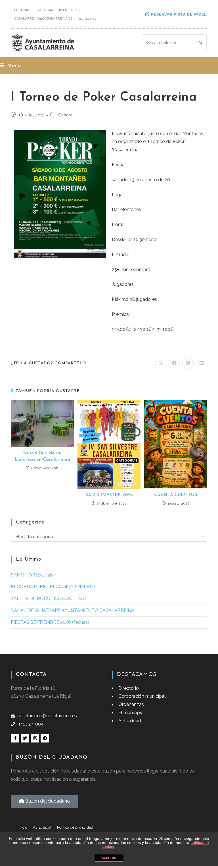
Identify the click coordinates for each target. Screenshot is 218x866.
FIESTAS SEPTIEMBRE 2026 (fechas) (50, 622)
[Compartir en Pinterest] (188, 363)
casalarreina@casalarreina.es (43, 18)
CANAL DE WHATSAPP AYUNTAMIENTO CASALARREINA (72, 610)
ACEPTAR (109, 857)
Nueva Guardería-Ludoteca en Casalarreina (42, 456)
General (66, 115)
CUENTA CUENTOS (175, 495)
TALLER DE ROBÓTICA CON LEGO (48, 598)
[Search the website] (174, 42)
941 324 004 (87, 18)
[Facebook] (15, 738)
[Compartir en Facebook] (174, 363)
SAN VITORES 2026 (32, 575)
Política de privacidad (75, 827)
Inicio (22, 827)
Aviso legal (42, 827)
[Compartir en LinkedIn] (201, 363)
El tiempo (22, 10)
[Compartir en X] (160, 363)
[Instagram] (35, 738)
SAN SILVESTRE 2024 (109, 495)
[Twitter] (25, 738)
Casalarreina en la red (58, 10)
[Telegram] (45, 738)
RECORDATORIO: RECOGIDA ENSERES (53, 586)
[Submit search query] (201, 42)
